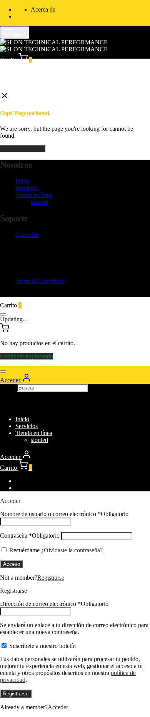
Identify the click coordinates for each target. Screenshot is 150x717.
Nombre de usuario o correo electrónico (64, 514)
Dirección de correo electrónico (54, 604)
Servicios (26, 188)
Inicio (22, 181)
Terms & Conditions (40, 281)
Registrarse (50, 577)
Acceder (58, 707)
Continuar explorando (26, 356)
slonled (39, 202)
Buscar (8, 387)
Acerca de (43, 9)
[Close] (3, 314)
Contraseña (30, 535)
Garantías (26, 234)
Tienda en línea (33, 195)
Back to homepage (22, 148)
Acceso (11, 564)
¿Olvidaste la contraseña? (72, 550)
